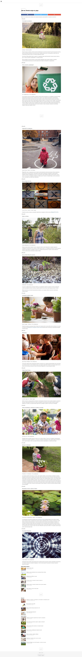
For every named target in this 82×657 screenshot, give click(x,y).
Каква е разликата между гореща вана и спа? (33, 607)
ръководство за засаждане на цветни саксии (35, 327)
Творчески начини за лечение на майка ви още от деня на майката (36, 584)
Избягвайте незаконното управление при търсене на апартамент (36, 617)
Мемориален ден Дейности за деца (32, 576)
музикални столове (41, 519)
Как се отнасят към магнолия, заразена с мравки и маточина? (36, 621)
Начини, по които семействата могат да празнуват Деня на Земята (36, 572)
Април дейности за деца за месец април (32, 588)
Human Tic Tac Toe (54, 212)
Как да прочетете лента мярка (31, 603)
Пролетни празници (23, 8)
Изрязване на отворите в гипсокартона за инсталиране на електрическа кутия (38, 599)
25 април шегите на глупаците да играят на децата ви (34, 580)
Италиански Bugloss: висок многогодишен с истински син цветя (36, 642)
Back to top (41, 652)
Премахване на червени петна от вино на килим (34, 638)
